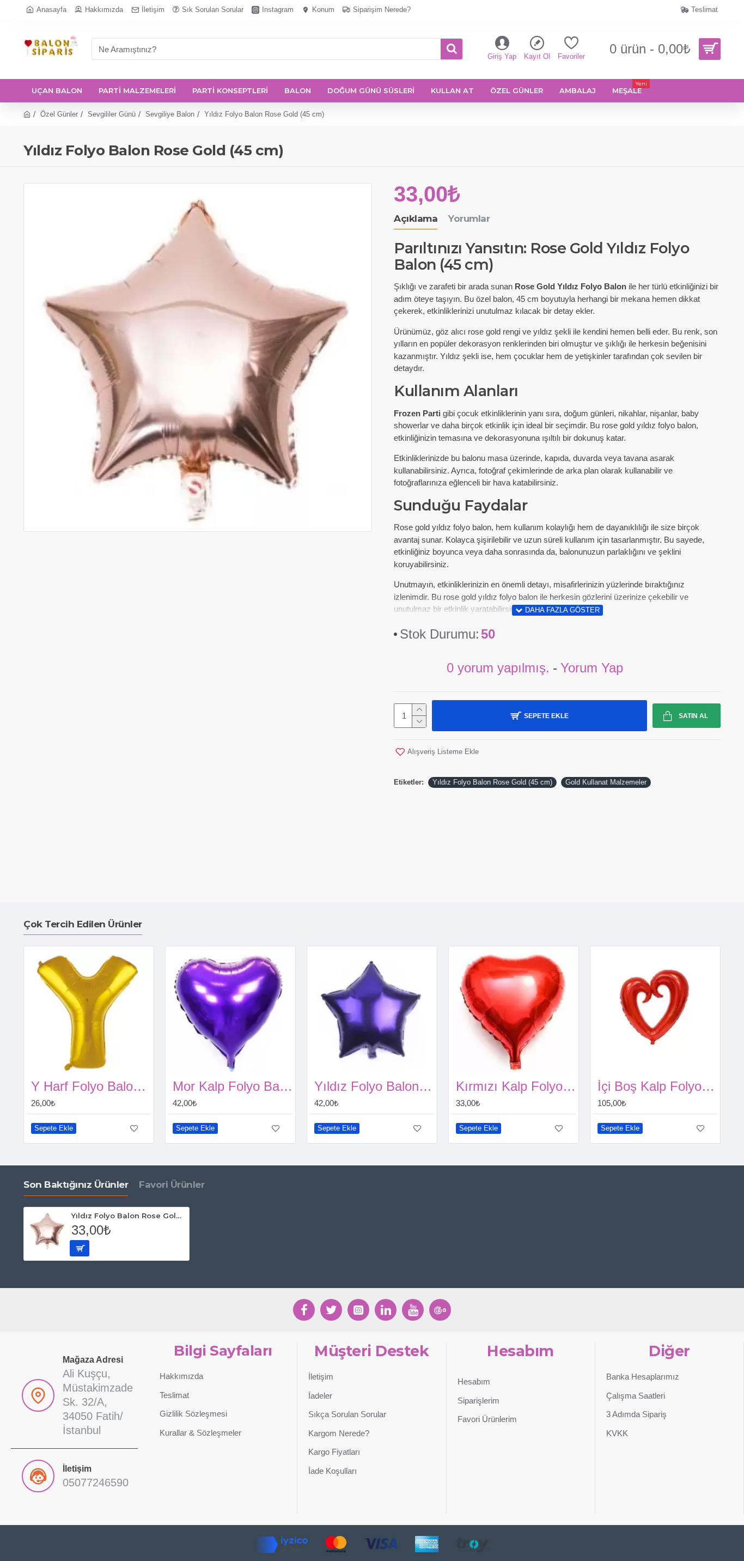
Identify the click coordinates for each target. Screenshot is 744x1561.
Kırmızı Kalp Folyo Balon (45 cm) (516, 1086)
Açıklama (415, 218)
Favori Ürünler (171, 1184)
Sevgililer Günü (112, 114)
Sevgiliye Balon (169, 114)
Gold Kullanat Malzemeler (606, 782)
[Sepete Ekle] (79, 1248)
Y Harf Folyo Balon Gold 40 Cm (91, 1086)
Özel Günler (59, 114)
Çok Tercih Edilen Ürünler (82, 924)
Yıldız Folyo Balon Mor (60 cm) (374, 1086)
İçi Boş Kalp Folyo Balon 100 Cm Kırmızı (657, 1086)
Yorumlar (469, 218)
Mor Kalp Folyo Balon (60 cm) (232, 1086)
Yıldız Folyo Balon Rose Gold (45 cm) (492, 782)
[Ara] (451, 49)
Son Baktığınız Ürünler (75, 1184)
